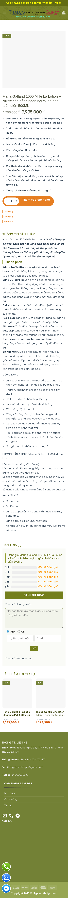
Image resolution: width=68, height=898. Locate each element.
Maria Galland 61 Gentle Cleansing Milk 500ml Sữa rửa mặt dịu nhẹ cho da (16, 714)
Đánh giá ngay (34, 595)
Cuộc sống (10, 799)
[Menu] (4, 13)
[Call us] (11, 816)
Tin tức (8, 805)
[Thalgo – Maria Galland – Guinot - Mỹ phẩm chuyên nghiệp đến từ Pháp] (34, 13)
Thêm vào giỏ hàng (36, 200)
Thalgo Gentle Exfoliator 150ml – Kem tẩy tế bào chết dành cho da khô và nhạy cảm (50, 714)
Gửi (34, 648)
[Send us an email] (5, 816)
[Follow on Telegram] (18, 816)
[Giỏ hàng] (64, 12)
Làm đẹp (9, 793)
